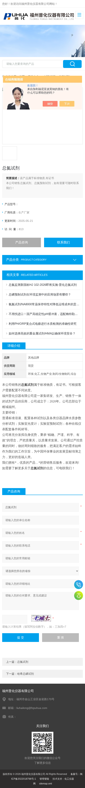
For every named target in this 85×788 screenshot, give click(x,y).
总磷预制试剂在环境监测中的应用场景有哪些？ (40, 294)
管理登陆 (44, 778)
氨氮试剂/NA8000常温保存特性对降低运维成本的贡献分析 (44, 304)
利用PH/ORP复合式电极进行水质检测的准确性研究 (42, 323)
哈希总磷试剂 (25, 673)
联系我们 (63, 242)
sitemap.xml (45, 783)
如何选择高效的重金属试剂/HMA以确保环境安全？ (42, 333)
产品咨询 (21, 242)
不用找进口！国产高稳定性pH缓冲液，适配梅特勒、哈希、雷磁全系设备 (44, 314)
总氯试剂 (22, 661)
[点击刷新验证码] (41, 618)
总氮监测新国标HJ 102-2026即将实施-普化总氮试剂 (43, 284)
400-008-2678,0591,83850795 (78, 584)
